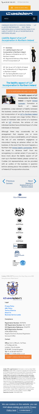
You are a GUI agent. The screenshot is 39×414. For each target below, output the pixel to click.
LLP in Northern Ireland (28, 114)
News (27, 2)
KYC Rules (20, 2)
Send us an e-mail (21, 8)
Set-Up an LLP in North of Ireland (17, 67)
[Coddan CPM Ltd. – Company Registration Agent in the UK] (19, 13)
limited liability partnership (22, 148)
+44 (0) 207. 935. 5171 (9, 2)
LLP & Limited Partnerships (19, 26)
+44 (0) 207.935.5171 (15, 351)
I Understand (24, 410)
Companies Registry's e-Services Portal (16, 25)
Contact (24, 2)
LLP (10, 122)
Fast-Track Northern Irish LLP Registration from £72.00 (18, 28)
